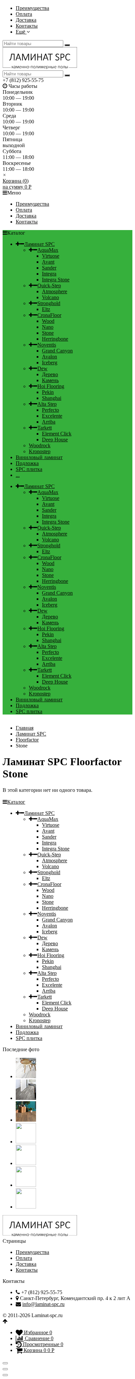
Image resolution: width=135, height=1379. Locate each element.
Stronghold (48, 303)
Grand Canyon (57, 350)
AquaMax (47, 250)
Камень (50, 380)
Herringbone (55, 339)
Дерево (50, 374)
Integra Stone (55, 279)
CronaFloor (49, 315)
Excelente (52, 416)
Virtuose (50, 256)
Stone (48, 333)
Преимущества (32, 8)
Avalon (49, 356)
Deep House (55, 439)
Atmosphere (54, 291)
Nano (47, 327)
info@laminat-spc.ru (43, 1304)
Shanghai (51, 398)
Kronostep (39, 451)
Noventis (46, 345)
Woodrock (39, 445)
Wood (48, 321)
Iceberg (49, 362)
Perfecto (50, 410)
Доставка (26, 20)
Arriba (48, 422)
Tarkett (44, 427)
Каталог (16, 802)
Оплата (24, 14)
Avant (48, 262)
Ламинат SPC (39, 244)
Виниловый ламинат (39, 457)
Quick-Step (49, 285)
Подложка (27, 463)
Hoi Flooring (50, 386)
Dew (42, 368)
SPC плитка (29, 469)
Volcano (50, 297)
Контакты (27, 26)
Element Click (56, 433)
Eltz (46, 309)
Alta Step (47, 404)
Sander (49, 268)
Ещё (21, 32)
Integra (49, 273)
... (18, 475)
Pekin (48, 392)
